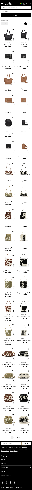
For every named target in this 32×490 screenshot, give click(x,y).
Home (2, 12)
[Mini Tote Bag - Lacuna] (8, 214)
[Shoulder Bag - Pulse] (23, 168)
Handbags (8, 42)
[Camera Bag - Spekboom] (8, 376)
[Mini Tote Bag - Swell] (23, 236)
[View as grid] (25, 23)
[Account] (27, 3)
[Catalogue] (24, 3)
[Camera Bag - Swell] (23, 376)
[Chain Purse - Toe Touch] (8, 56)
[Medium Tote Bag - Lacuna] (8, 306)
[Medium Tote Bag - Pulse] (23, 306)
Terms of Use (5, 451)
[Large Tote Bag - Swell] (23, 282)
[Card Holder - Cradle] (8, 146)
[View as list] (29, 23)
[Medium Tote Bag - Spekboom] (8, 330)
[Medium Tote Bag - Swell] (23, 330)
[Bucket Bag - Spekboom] (8, 420)
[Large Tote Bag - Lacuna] (8, 260)
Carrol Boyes (18, 487)
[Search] (29, 8)
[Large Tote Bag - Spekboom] (8, 282)
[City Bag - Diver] (8, 34)
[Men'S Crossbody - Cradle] (8, 122)
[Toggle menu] (2, 3)
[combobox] (16, 7)
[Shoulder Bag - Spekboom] (8, 190)
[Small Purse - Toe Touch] (23, 56)
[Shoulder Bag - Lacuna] (8, 168)
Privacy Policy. (13, 451)
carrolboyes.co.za (10, 487)
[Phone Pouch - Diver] (23, 122)
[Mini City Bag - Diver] (23, 34)
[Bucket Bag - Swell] (23, 420)
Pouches (23, 131)
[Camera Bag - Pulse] (23, 354)
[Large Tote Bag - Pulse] (23, 260)
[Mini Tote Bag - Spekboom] (8, 236)
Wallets (8, 155)
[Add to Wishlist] (13, 29)
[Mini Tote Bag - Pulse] (23, 214)
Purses (8, 65)
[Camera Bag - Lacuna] (8, 354)
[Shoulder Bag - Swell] (23, 190)
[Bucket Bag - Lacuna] (8, 398)
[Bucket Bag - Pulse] (23, 398)
